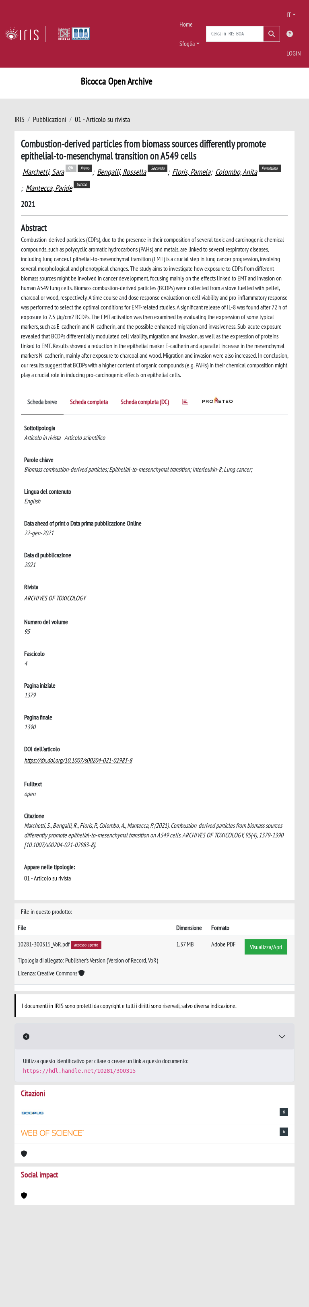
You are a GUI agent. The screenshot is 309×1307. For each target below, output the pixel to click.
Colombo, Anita (236, 172)
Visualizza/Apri (266, 947)
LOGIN (293, 53)
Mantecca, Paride (49, 188)
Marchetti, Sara (43, 172)
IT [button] (288, 14)
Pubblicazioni (49, 119)
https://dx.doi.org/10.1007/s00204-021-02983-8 (78, 760)
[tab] (185, 403)
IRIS (19, 119)
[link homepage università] (74, 34)
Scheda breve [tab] (42, 402)
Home (186, 24)
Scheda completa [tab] (89, 402)
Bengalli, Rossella (121, 172)
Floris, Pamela (191, 172)
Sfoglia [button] (187, 43)
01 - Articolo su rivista (102, 119)
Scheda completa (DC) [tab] (145, 402)
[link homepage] (25, 34)
